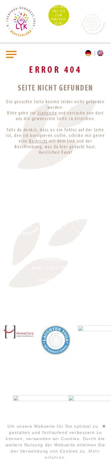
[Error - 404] (101, 53)
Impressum (55, 292)
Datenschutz (55, 300)
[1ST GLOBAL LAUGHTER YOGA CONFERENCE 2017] (57, 219)
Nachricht (38, 141)
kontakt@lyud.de (55, 280)
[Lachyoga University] (21, 35)
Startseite (47, 113)
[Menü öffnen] (11, 54)
